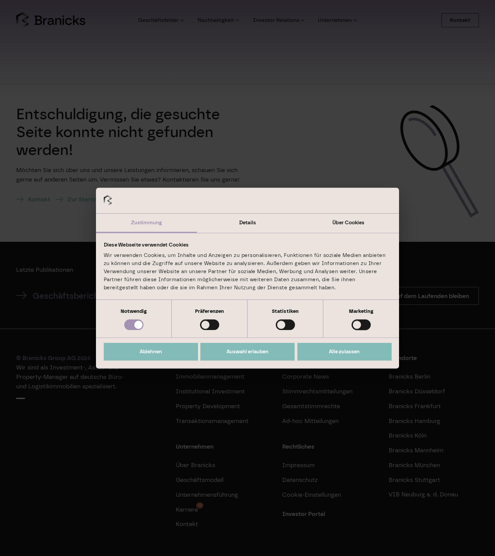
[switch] (209, 324)
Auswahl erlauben (247, 352)
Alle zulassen (344, 352)
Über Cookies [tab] (348, 223)
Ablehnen (151, 352)
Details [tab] (247, 223)
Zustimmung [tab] (146, 223)
